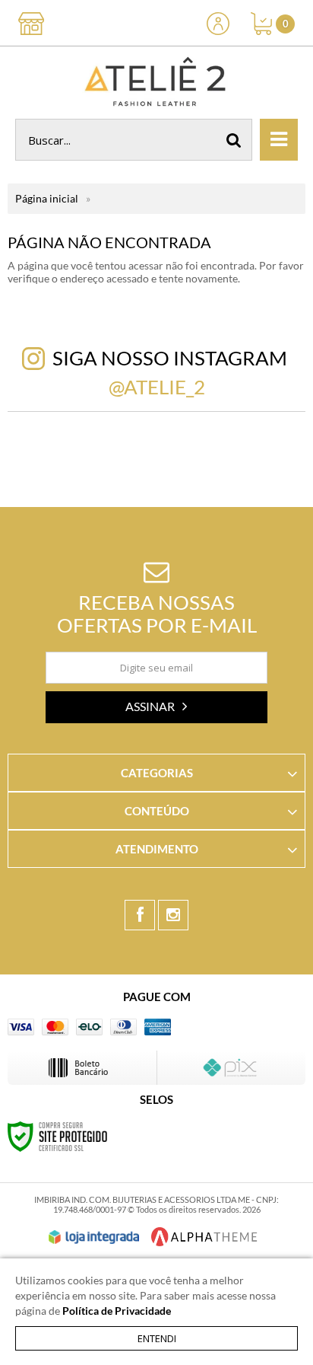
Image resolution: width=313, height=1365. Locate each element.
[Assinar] (156, 707)
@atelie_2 (157, 387)
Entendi (157, 1338)
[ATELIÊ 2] (156, 82)
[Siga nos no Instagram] (173, 915)
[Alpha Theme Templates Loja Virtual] (204, 1236)
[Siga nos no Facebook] (140, 915)
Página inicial (46, 198)
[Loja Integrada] (94, 1237)
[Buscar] (234, 140)
